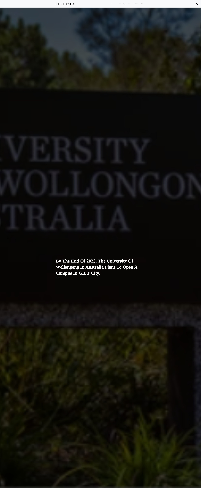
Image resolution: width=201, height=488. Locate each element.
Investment (114, 4)
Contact (129, 4)
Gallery (142, 4)
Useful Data (136, 4)
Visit (120, 4)
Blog (124, 4)
